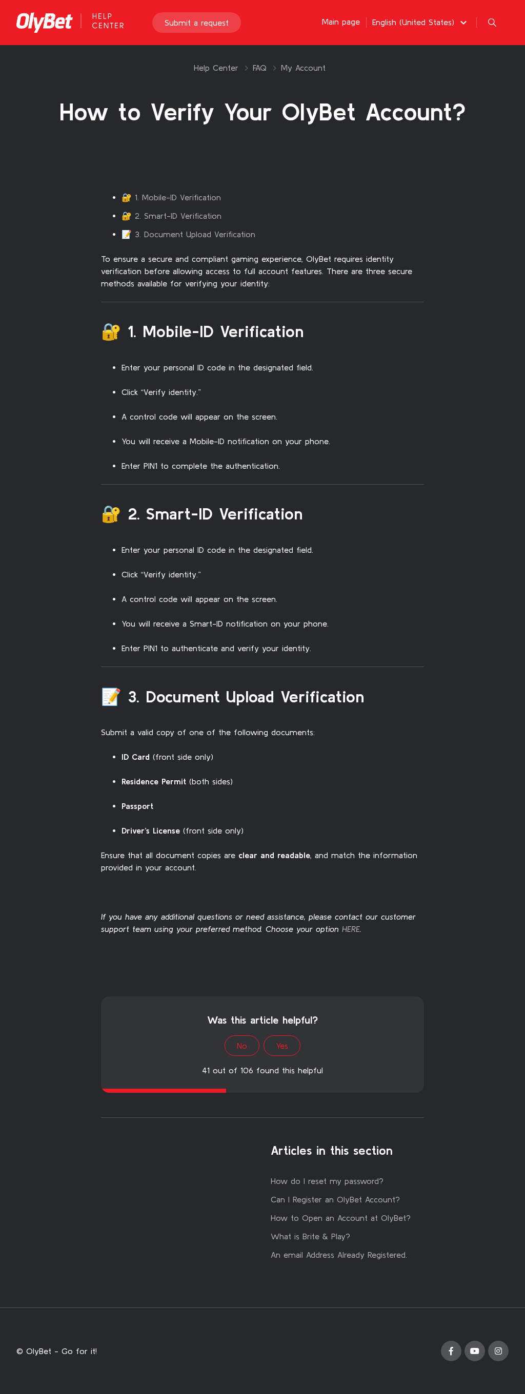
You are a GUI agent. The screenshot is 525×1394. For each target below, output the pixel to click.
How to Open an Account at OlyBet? (341, 1217)
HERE (351, 928)
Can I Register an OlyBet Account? (335, 1199)
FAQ (260, 67)
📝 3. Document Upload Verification (188, 234)
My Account (303, 67)
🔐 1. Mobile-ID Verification (171, 197)
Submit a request (197, 22)
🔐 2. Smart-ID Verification (171, 215)
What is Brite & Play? (310, 1236)
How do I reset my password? (327, 1180)
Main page (341, 21)
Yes (282, 1045)
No (242, 1045)
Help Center (216, 67)
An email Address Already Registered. (339, 1254)
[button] (421, 22)
